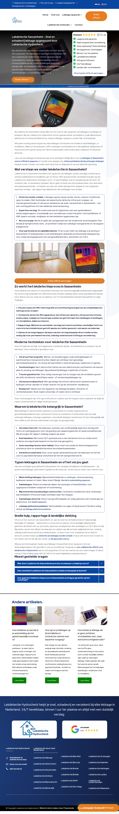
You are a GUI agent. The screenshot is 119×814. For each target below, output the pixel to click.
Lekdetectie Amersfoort (45, 764)
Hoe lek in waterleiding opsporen (75, 480)
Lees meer (19, 680)
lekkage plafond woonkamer (38, 509)
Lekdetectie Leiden (98, 775)
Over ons (55, 15)
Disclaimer (99, 808)
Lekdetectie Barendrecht (45, 782)
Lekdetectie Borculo (70, 763)
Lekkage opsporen (71, 15)
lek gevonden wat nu (60, 539)
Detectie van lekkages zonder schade (55, 535)
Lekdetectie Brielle (70, 775)
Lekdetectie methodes (58, 25)
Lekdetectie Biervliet (71, 757)
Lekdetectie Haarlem (98, 763)
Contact (79, 25)
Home (45, 15)
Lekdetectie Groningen (99, 757)
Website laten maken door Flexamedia (57, 808)
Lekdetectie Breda (69, 769)
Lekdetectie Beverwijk (44, 788)
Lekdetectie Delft (69, 781)
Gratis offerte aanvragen (59, 281)
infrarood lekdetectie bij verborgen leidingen (84, 161)
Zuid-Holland (60, 86)
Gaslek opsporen (39, 502)
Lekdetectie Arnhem (43, 776)
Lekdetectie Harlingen (99, 769)
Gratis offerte (96, 16)
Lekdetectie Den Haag (71, 787)
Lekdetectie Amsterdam (45, 770)
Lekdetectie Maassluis (99, 789)
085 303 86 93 (16, 769)
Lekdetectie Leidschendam (95, 781)
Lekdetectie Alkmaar (43, 758)
